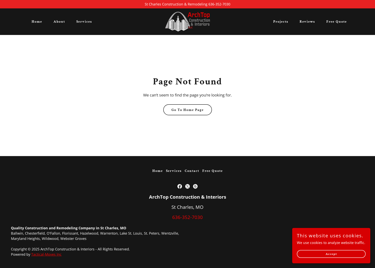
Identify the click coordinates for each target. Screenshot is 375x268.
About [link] (59, 21)
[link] (187, 21)
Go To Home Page (187, 110)
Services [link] (84, 21)
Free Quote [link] (336, 21)
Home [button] (157, 171)
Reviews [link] (307, 21)
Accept (331, 254)
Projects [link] (280, 21)
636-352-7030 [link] (187, 217)
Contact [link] (192, 171)
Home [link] (37, 21)
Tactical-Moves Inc (46, 254)
